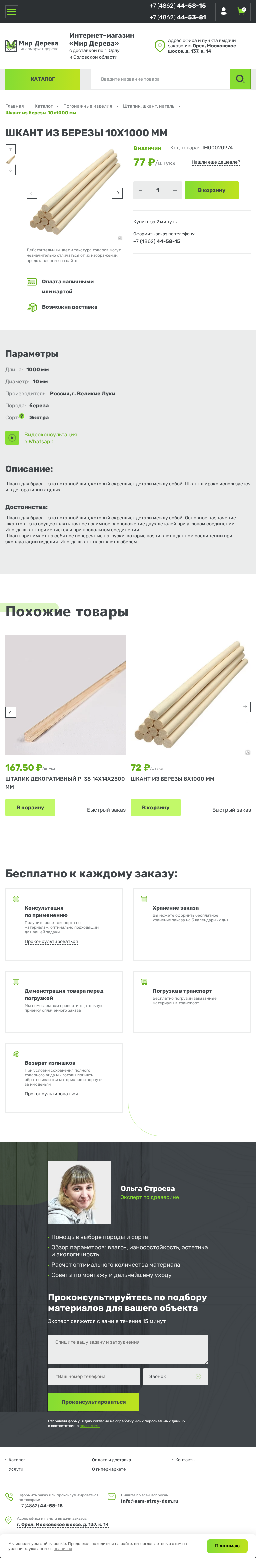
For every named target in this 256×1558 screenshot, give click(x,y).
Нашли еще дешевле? (216, 162)
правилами (90, 1426)
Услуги (16, 1469)
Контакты (185, 1459)
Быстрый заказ (106, 810)
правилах (63, 1548)
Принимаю (227, 1546)
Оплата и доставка (111, 1459)
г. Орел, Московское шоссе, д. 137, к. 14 (202, 48)
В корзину (30, 807)
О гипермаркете (109, 1469)
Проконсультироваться (51, 941)
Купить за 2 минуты (155, 222)
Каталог (43, 79)
